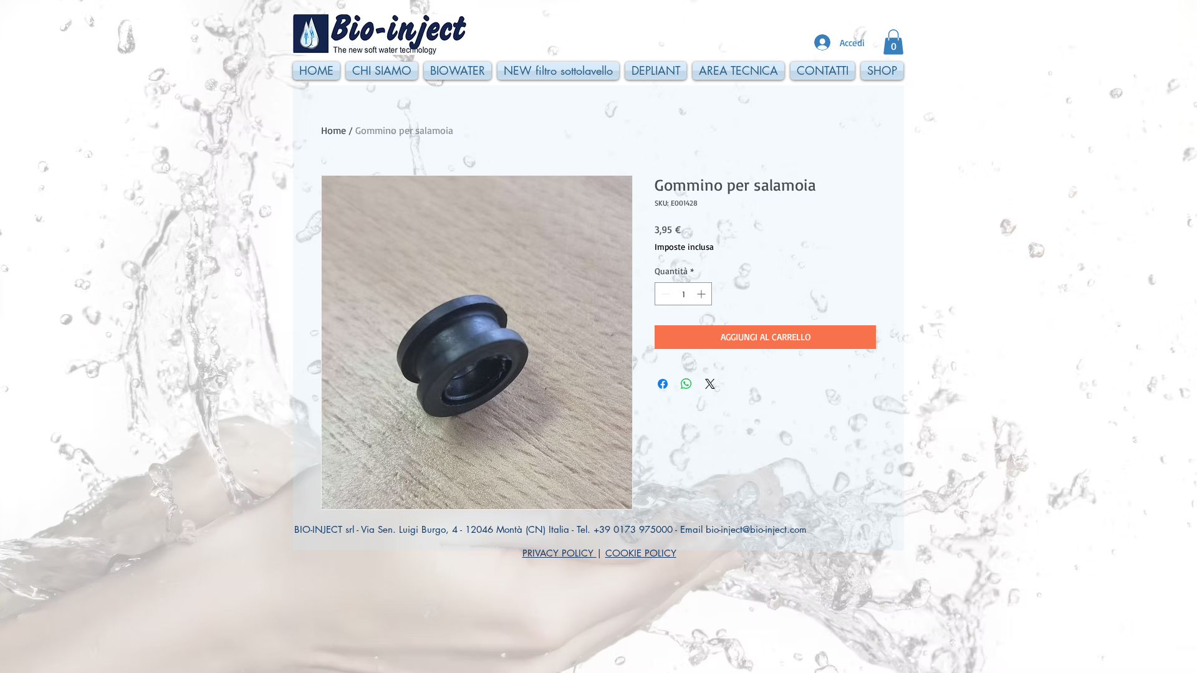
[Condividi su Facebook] (662, 383)
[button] (893, 42)
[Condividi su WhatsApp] (686, 383)
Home (333, 130)
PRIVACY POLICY (559, 553)
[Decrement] (664, 294)
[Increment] (702, 294)
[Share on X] (710, 383)
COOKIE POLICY (640, 553)
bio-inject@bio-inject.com (756, 529)
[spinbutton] (683, 294)
